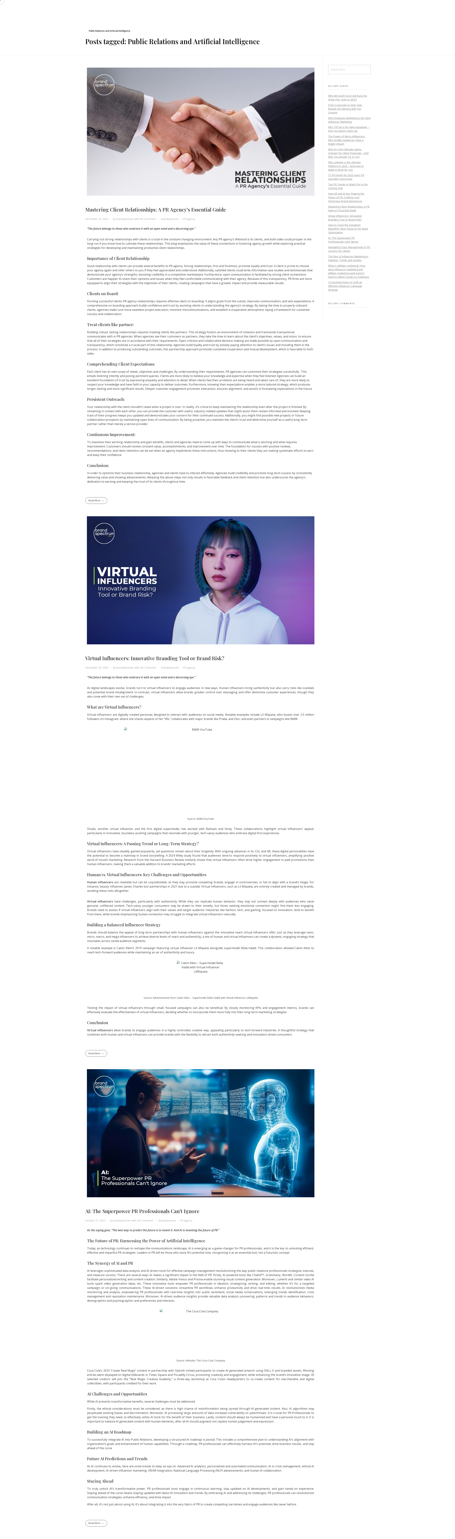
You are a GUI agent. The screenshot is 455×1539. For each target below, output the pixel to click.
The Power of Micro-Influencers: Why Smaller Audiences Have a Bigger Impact (346, 140)
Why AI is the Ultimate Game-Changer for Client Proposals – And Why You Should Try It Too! (348, 153)
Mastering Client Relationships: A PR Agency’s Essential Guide (155, 209)
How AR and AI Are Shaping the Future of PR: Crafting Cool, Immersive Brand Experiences (346, 197)
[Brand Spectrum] (92, 7)
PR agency (189, 219)
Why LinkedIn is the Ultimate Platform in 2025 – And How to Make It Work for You (346, 166)
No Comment (148, 219)
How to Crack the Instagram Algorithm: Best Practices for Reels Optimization (348, 228)
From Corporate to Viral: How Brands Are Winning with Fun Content (345, 108)
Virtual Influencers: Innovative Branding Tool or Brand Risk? (154, 658)
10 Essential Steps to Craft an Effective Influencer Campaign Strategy (345, 286)
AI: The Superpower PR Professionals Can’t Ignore (142, 1211)
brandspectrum (125, 219)
